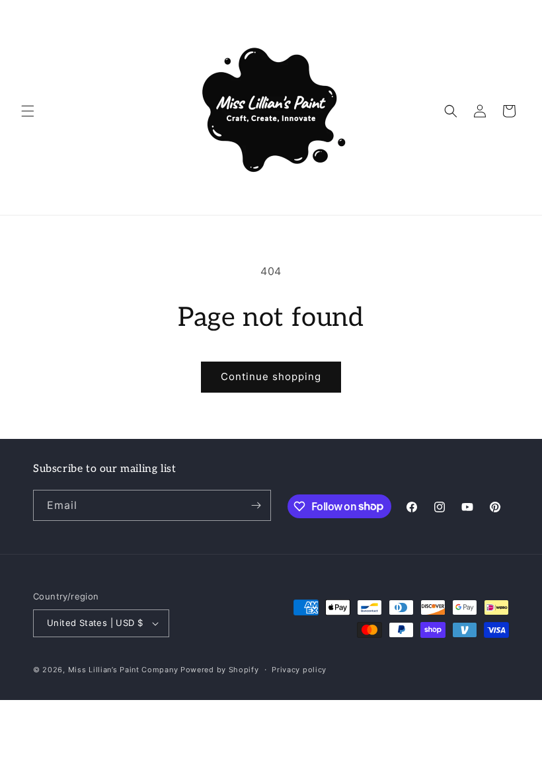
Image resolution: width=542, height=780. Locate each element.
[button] (27, 111)
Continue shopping (271, 376)
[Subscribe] (255, 505)
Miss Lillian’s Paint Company (123, 669)
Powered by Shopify (219, 669)
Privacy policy (299, 669)
